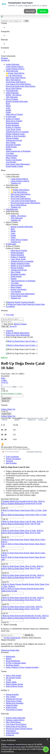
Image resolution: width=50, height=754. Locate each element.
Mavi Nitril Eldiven (13, 80)
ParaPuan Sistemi (12, 665)
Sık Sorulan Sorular (13, 678)
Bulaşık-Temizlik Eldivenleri (17, 101)
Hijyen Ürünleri (12, 99)
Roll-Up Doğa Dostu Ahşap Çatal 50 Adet (24, 524)
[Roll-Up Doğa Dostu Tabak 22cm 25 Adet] (22, 530)
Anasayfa (9, 331)
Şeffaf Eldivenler (12, 93)
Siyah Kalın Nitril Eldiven (16, 82)
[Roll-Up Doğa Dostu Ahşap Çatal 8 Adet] (21, 607)
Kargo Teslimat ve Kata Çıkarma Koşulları (22, 667)
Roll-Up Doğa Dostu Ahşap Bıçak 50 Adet (24, 600)
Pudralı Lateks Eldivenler (15, 718)
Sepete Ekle (6, 398)
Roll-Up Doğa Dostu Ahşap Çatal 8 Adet (23, 609)
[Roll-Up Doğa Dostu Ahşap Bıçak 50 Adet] (22, 598)
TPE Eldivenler (12, 97)
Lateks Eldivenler (12, 64)
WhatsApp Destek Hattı (10, 650)
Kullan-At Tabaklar (13, 127)
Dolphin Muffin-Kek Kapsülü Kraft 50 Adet (25, 503)
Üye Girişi (10, 315)
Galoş (8, 108)
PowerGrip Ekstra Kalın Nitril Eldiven (20, 86)
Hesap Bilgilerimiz (13, 661)
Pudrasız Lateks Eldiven (15, 720)
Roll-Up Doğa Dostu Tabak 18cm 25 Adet (24, 568)
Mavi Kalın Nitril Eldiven (15, 78)
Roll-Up (4, 503)
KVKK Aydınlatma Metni (16, 663)
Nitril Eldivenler (12, 71)
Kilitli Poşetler (11, 147)
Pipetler (9, 149)
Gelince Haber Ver (8, 409)
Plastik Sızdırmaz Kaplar (15, 134)
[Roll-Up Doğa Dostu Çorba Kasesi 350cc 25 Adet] (25, 512)
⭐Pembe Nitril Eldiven (15, 73)
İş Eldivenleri (11, 117)
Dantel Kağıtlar (12, 155)
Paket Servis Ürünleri (14, 121)
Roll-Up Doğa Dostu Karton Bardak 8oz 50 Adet (27, 618)
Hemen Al (5, 401)
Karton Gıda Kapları (14, 160)
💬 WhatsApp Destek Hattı (34, 451)
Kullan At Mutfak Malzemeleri (17, 333)
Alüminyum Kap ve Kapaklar (17, 132)
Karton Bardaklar (12, 125)
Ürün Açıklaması (12, 457)
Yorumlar (9, 461)
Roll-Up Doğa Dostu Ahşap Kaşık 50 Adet (24, 577)
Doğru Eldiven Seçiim (14, 686)
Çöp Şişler (10, 153)
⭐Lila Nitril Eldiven (14, 75)
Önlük (8, 112)
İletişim (8, 659)
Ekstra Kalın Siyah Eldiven (16, 726)
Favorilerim (10, 306)
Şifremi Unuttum (20, 324)
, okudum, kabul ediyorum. (22, 638)
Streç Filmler (11, 142)
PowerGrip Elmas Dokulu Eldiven (19, 729)
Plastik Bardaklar (12, 123)
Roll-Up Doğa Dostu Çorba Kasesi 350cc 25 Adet (27, 515)
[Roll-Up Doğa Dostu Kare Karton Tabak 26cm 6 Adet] (25, 555)
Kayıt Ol (13, 326)
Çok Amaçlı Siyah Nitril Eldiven (18, 84)
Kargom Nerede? (28, 302)
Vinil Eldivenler (12, 91)
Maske (8, 106)
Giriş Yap (5, 326)
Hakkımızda (10, 656)
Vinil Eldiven (11, 731)
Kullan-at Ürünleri (13, 119)
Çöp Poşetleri (11, 162)
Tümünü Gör (16, 183)
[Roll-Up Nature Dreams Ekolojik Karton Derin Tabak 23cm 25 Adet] (25, 586)
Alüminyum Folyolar (14, 140)
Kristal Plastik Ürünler (14, 166)
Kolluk (8, 110)
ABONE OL (29, 635)
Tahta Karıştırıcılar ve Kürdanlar (18, 151)
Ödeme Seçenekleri (13, 459)
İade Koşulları (11, 463)
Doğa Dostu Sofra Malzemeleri (18, 164)
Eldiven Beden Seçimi (14, 684)
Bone (8, 104)
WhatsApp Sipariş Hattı (35, 304)
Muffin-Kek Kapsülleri (14, 703)
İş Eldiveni (10, 735)
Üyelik (8, 680)
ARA (26, 21)
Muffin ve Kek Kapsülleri (16, 136)
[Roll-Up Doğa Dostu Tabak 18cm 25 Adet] (22, 566)
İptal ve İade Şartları (13, 675)
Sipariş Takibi (11, 682)
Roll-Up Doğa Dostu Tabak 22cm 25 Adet (24, 533)
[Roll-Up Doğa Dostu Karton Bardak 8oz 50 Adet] (25, 616)
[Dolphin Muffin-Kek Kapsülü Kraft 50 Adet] (23, 501)
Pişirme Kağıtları (12, 138)
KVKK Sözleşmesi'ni (12, 638)
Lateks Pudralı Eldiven (14, 67)
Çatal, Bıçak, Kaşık (13, 129)
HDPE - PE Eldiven (13, 95)
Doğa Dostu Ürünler (14, 701)
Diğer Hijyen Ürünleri (14, 114)
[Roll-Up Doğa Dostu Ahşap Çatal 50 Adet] (22, 521)
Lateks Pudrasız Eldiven (15, 69)
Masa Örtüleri (11, 158)
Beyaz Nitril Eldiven (14, 88)
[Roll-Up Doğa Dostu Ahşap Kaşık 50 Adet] (22, 575)
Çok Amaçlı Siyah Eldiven (16, 724)
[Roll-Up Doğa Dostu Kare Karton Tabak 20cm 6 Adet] (25, 542)
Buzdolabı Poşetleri (13, 145)
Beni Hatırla (9, 324)
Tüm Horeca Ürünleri (14, 710)
